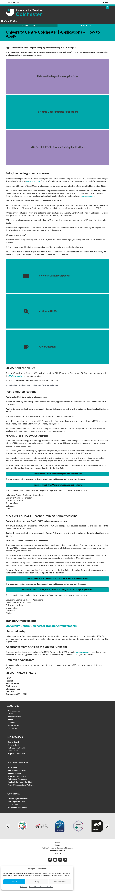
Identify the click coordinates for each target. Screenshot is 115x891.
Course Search (13, 742)
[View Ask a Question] (57, 347)
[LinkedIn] (65, 860)
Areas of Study (13, 745)
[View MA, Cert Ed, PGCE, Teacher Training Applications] (57, 147)
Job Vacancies (13, 725)
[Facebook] (50, 860)
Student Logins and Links (18, 799)
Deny (37, 882)
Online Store (13, 804)
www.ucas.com (33, 181)
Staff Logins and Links (16, 802)
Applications (13, 767)
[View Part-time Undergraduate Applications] (57, 112)
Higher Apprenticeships (17, 748)
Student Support (14, 773)
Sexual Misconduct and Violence (21, 785)
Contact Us (86, 25)
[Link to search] (107, 7)
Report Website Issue (57, 851)
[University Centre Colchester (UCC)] (24, 16)
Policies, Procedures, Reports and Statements (57, 848)
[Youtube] (55, 860)
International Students (17, 770)
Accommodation (14, 717)
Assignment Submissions (17, 807)
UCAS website (15, 376)
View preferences (60, 882)
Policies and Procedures (17, 779)
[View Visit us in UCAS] (57, 311)
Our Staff (11, 722)
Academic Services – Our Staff (20, 782)
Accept (14, 882)
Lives (12, 2)
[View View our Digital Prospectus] (57, 276)
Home (57, 842)
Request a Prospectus (16, 754)
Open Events (13, 751)
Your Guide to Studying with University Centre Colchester (32, 385)
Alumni (10, 720)
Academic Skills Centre (17, 776)
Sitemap (57, 845)
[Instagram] (60, 860)
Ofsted (10, 714)
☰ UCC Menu (9, 20)
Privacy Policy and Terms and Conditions (41, 887)
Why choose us (14, 711)
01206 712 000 (28, 25)
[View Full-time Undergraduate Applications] (57, 76)
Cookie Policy (24, 887)
